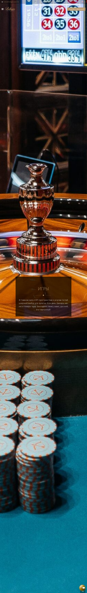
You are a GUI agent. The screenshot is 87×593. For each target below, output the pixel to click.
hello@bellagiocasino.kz (11, 2)
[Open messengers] (82, 588)
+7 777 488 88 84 (48, 2)
